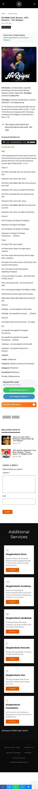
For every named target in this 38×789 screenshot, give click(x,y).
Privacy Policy (19, 758)
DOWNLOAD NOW (8, 147)
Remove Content (13, 752)
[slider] (32, 142)
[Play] (4, 142)
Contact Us (29, 747)
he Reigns (16, 417)
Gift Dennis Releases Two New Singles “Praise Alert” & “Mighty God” (24, 452)
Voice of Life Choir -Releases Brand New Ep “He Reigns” (23, 439)
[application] (19, 142)
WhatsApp (23, 38)
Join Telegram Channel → (19, 396)
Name (4, 496)
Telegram (6, 40)
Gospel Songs (6, 27)
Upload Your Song (12, 747)
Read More (12, 570)
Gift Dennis (7, 417)
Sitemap (28, 752)
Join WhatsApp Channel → (19, 390)
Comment (6, 472)
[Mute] (28, 142)
